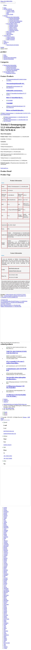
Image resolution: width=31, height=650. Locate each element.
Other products (9, 34)
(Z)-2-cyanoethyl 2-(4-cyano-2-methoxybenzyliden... (15, 362)
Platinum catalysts (13, 29)
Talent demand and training (12, 44)
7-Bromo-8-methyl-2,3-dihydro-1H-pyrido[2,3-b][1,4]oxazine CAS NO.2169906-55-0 (13, 296)
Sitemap (25, 417)
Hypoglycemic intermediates (15, 21)
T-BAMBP (9, 103)
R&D (7, 13)
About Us (5, 401)
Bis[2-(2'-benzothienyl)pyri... (14, 97)
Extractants (8, 33)
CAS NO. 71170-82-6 (6, 303)
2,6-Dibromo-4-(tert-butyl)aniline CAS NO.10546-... (16, 395)
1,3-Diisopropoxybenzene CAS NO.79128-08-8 (15, 386)
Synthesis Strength (10, 38)
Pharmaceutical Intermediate (12, 17)
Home (4, 7)
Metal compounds (10, 31)
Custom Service (7, 35)
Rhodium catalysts (13, 26)
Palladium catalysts (13, 25)
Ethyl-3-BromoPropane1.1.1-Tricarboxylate (10, 305)
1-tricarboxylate (4, 299)
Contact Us (6, 42)
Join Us (5, 43)
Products (5, 15)
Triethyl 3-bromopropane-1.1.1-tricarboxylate (11, 306)
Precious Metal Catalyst (11, 23)
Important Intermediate (14, 18)
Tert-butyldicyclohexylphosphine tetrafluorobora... (16, 378)
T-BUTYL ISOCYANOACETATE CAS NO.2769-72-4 (16, 352)
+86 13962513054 (7, 456)
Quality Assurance (10, 39)
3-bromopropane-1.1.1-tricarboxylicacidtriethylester (12, 302)
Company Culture (10, 11)
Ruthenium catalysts (13, 30)
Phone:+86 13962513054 (6, 1)
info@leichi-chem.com (14, 268)
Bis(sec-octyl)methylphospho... (15, 110)
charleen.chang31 (7, 444)
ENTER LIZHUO (7, 9)
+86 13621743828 (7, 458)
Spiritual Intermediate (14, 19)
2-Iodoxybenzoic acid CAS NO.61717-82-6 (15, 294)
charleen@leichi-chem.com (15, 271)
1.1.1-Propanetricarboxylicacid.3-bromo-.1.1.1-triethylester (14, 301)
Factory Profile (9, 14)
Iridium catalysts (13, 27)
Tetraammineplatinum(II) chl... (15, 83)
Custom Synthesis (10, 37)
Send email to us (4, 168)
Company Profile (10, 10)
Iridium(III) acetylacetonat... (14, 90)
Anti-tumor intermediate (14, 22)
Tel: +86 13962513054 (8, 408)
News (4, 41)
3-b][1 (2, 420)
